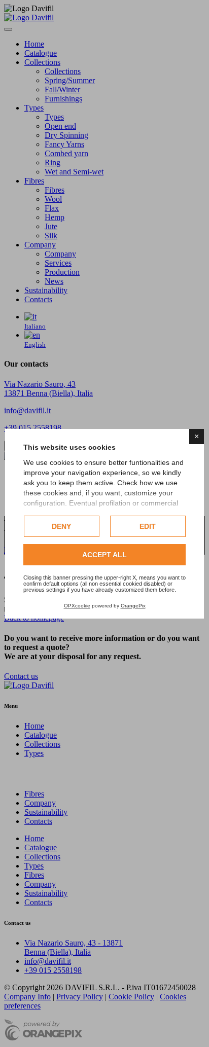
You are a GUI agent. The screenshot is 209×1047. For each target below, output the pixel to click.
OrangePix (133, 605)
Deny (61, 526)
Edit (148, 526)
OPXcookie (77, 605)
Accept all (104, 555)
